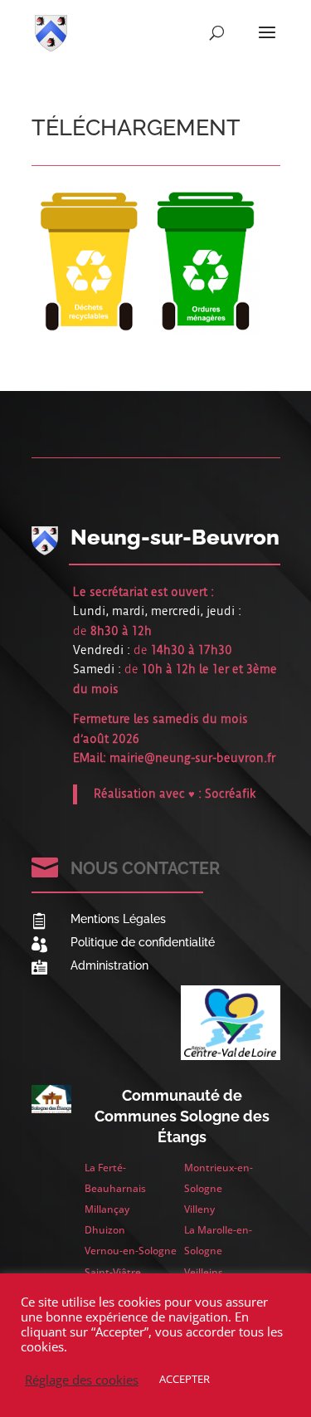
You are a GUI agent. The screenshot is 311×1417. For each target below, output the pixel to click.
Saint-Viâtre (113, 1272)
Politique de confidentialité (142, 942)
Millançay (107, 1209)
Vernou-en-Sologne (131, 1251)
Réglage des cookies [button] (81, 1379)
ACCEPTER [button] (184, 1378)
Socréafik (230, 793)
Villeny (199, 1209)
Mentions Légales (118, 919)
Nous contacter (145, 868)
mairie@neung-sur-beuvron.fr (192, 758)
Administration (109, 965)
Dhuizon (105, 1230)
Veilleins (203, 1272)
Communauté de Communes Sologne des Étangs (182, 1116)
